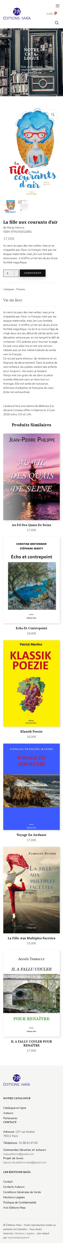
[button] (57, 6)
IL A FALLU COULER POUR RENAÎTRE (31, 1043)
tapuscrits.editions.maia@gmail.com (24, 1162)
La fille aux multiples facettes (31, 938)
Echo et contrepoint (31, 628)
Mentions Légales (24, 1233)
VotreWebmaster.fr (18, 1237)
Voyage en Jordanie (31, 835)
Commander (32, 273)
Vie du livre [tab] (12, 300)
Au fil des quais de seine (31, 525)
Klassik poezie (31, 731)
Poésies (20, 289)
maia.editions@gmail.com (18, 1154)
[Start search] (57, 22)
